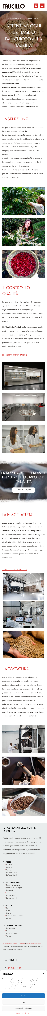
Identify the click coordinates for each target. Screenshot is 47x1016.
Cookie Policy (20, 1013)
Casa (8, 910)
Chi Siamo (9, 865)
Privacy (27, 1013)
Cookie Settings (36, 943)
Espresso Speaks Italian (14, 916)
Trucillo (19, 18)
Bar (7, 908)
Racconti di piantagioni (14, 887)
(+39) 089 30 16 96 (14, 968)
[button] (43, 974)
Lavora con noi (11, 898)
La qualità (9, 890)
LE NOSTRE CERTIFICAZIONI (14, 355)
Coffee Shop (10, 895)
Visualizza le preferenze (23, 1008)
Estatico (9, 918)
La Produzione (11, 870)
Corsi (8, 931)
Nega (23, 1002)
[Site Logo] (8, 6)
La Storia (9, 867)
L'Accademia (10, 928)
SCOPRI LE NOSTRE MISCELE (14, 570)
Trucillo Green (11, 893)
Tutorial (8, 936)
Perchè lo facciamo (13, 885)
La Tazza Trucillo (11, 875)
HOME (10, 18)
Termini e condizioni (19, 943)
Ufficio (8, 913)
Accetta (23, 996)
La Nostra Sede (11, 872)
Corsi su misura (11, 933)
